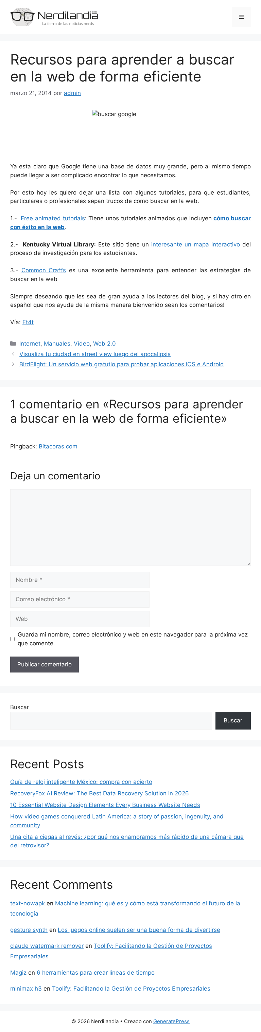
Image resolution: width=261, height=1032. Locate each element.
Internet (29, 343)
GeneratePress (171, 1021)
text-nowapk (27, 903)
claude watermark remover (47, 945)
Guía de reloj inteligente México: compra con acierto (81, 781)
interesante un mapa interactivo (195, 244)
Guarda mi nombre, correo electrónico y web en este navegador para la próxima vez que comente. (133, 639)
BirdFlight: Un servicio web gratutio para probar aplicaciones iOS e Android (121, 364)
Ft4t (28, 322)
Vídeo (82, 343)
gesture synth (29, 929)
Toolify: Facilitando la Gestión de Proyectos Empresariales (131, 988)
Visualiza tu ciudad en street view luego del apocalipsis (95, 354)
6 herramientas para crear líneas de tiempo (96, 972)
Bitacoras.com (58, 446)
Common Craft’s (43, 270)
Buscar (19, 707)
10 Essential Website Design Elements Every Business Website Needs (105, 804)
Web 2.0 (104, 343)
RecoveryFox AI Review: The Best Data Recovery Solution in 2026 (99, 793)
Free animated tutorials (53, 218)
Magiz (18, 972)
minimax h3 (26, 988)
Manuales (57, 343)
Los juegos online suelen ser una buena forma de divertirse (139, 929)
